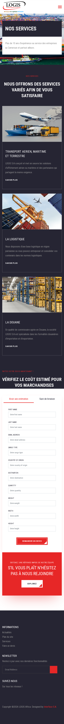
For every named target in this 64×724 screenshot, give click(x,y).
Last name (12, 422)
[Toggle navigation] (60, 7)
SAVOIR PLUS (11, 180)
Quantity (12, 486)
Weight (11, 498)
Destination (13, 473)
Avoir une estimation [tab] (18, 398)
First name (12, 409)
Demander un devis (32, 541)
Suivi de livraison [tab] (47, 398)
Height (11, 524)
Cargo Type (12, 448)
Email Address (14, 435)
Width (10, 511)
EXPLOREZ (32, 584)
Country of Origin (16, 460)
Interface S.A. (50, 706)
